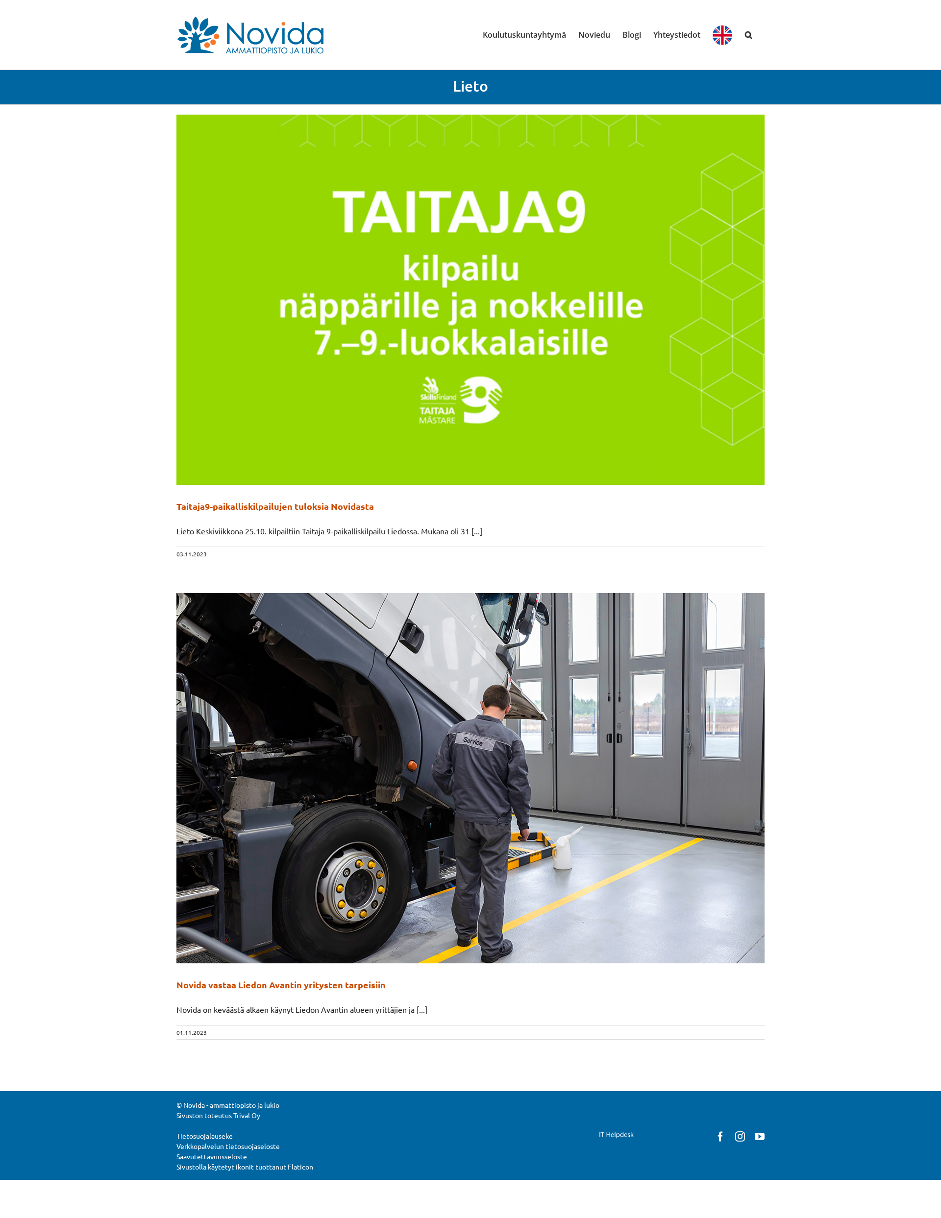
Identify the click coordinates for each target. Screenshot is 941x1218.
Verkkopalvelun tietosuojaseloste (228, 1146)
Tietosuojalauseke (204, 1135)
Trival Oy (246, 1115)
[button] (748, 35)
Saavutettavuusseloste (211, 1156)
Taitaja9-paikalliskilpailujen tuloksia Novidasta (275, 506)
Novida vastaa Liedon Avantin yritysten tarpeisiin (281, 984)
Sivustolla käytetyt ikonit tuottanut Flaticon (244, 1166)
